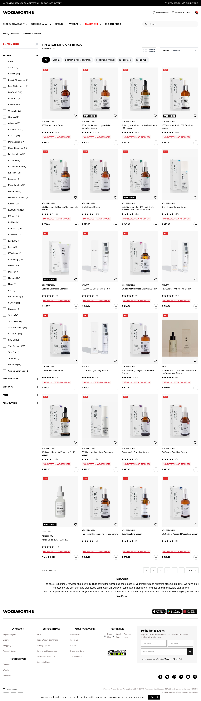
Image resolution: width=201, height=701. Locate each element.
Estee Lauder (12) (16, 185)
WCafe (6, 670)
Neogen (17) (14, 278)
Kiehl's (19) (13, 204)
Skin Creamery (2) (16, 321)
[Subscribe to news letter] (190, 651)
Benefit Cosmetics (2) (18, 86)
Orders (6, 640)
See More (121, 596)
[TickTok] (196, 677)
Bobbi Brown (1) (15, 104)
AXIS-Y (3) (13, 67)
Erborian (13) (14, 173)
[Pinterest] (175, 677)
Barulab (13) (14, 74)
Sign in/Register (9, 634)
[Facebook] (161, 677)
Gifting (59, 24)
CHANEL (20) (14, 111)
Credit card (118, 635)
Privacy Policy (193, 692)
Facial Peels (142, 59)
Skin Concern (10, 379)
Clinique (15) (14, 123)
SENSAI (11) (14, 303)
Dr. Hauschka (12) (16, 154)
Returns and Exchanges (46, 651)
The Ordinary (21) (16, 346)
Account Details (9, 651)
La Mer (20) (13, 222)
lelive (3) (12, 247)
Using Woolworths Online (47, 640)
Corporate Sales (43, 662)
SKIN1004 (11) (15, 334)
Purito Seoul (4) (15, 296)
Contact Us (75, 634)
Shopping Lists (9, 645)
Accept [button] (154, 697)
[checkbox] (4, 61)
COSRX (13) (14, 135)
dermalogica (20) (16, 142)
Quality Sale (91, 24)
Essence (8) (13, 179)
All (46, 60)
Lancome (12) (14, 234)
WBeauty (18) (14, 364)
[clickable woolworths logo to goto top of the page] (18, 611)
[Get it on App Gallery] (190, 611)
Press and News (77, 651)
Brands (7, 56)
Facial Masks (125, 59)
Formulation (10, 403)
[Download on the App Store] (159, 611)
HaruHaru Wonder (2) (18, 197)
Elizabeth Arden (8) (17, 166)
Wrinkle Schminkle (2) (18, 371)
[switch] (36, 44)
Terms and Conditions (45, 656)
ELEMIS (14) (14, 160)
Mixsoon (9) (13, 272)
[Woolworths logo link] (18, 12)
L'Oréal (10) (13, 216)
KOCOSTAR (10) (16, 210)
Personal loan (127, 635)
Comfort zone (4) (16, 129)
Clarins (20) (13, 117)
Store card (109, 635)
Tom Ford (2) (14, 352)
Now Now (7, 675)
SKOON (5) (13, 340)
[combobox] (173, 24)
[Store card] (105, 636)
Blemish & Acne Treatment (78, 59)
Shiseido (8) (13, 309)
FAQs (38, 634)
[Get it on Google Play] (174, 611)
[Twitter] (168, 677)
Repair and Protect (105, 59)
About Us (74, 640)
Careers (73, 645)
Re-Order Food (113, 24)
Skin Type (8, 387)
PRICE (5, 395)
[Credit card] (113, 636)
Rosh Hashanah (39, 24)
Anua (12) (13, 61)
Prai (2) (11, 290)
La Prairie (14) (15, 228)
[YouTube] (189, 677)
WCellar (73, 24)
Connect (6, 664)
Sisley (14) (13, 315)
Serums (56, 59)
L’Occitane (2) (14, 253)
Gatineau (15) (14, 191)
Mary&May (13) (15, 259)
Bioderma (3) (14, 98)
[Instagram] (182, 677)
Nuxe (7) (12, 284)
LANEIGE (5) (14, 241)
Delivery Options (43, 645)
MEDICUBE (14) (15, 265)
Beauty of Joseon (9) (18, 80)
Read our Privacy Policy (174, 659)
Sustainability (76, 656)
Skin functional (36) (17, 327)
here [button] (142, 697)
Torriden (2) (13, 358)
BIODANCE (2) (15, 92)
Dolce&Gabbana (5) (17, 148)
